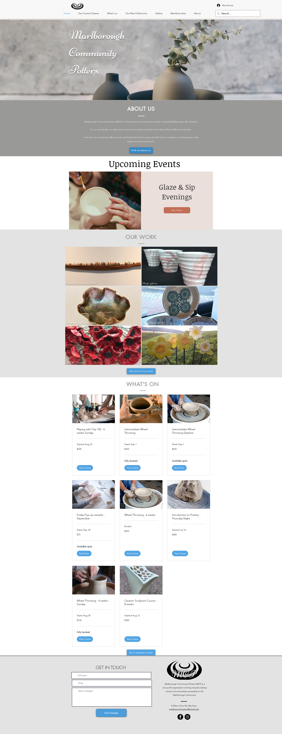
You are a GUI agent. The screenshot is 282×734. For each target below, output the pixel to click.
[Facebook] (180, 717)
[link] (93, 431)
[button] (114, 13)
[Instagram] (187, 717)
